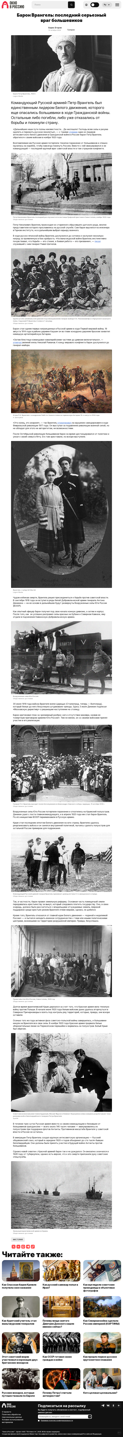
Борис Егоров (55, 27)
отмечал (17, 342)
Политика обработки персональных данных (12, 1415)
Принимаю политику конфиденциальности (57, 1420)
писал (98, 241)
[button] (66, 3)
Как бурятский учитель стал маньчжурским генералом (19, 1322)
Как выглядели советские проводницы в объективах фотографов (99, 1287)
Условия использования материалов (12, 1421)
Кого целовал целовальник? (100, 1392)
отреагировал (64, 422)
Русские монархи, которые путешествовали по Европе (18, 1394)
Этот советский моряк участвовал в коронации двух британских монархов (20, 1359)
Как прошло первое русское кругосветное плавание (100, 1358)
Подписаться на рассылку (62, 1406)
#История (18, 1240)
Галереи (71, 30)
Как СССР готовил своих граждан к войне (57, 1358)
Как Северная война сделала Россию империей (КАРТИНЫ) (101, 1322)
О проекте (6, 1412)
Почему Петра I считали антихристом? (57, 1394)
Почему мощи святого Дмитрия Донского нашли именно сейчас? (58, 1323)
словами (73, 132)
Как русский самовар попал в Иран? (60, 1286)
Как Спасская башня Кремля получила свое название (19, 1286)
